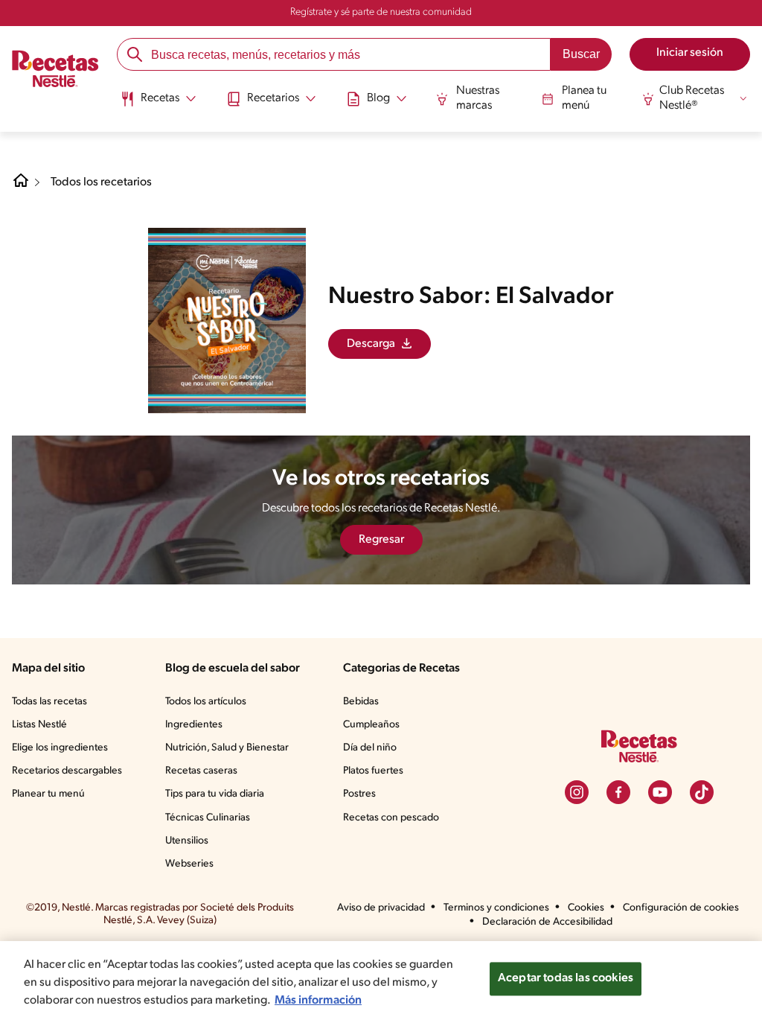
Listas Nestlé (39, 724)
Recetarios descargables (67, 771)
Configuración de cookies (681, 908)
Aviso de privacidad (381, 908)
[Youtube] (660, 792)
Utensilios (186, 841)
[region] (381, 979)
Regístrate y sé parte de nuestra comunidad (381, 12)
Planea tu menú (584, 98)
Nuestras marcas (477, 98)
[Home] (21, 186)
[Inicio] (55, 71)
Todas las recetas (49, 701)
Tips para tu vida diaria (214, 794)
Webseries (189, 864)
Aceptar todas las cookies (565, 978)
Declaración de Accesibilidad (547, 922)
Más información (318, 1001)
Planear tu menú (48, 794)
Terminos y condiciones (496, 908)
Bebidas (361, 701)
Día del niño (370, 747)
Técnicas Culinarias (207, 817)
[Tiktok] (702, 792)
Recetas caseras (201, 771)
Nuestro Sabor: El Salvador (471, 297)
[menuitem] (158, 104)
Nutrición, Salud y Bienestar (227, 747)
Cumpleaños (371, 724)
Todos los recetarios (101, 182)
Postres (359, 794)
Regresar (381, 540)
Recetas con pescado (391, 817)
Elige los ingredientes (60, 747)
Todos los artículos (205, 701)
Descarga (371, 344)
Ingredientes (193, 724)
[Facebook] (618, 792)
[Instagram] (577, 792)
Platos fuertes (373, 771)
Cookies (586, 908)
